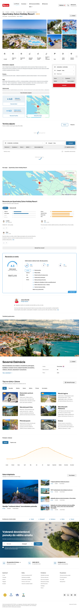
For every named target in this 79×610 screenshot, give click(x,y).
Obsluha (28, 272)
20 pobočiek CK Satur (13, 562)
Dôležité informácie (45, 575)
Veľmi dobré (6, 213)
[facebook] (64, 595)
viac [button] (13, 239)
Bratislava (53, 519)
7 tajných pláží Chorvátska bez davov (60, 481)
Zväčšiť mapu (71, 172)
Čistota (27, 279)
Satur (30, 6)
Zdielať (73, 15)
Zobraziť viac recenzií (39, 248)
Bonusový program (45, 579)
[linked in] (68, 595)
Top (4, 388)
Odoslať (38, 544)
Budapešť (42, 519)
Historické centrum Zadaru (26, 394)
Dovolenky (23, 3)
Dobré (5, 215)
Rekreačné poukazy (45, 581)
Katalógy (42, 585)
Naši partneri (62, 581)
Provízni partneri (63, 577)
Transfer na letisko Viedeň (27, 583)
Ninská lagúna (63, 393)
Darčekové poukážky (26, 577)
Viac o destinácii (7, 373)
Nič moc (6, 217)
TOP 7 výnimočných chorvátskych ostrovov (62, 490)
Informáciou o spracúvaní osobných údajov (11, 548)
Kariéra (3, 579)
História (18, 388)
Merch (42, 587)
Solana (60, 421)
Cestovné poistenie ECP (27, 575)
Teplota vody (13, 442)
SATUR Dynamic (44, 583)
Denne (64, 124)
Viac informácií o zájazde (26, 92)
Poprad (72, 519)
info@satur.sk (61, 562)
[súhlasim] (3, 228)
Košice (62, 519)
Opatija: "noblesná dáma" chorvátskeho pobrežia (19, 506)
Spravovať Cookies (73, 604)
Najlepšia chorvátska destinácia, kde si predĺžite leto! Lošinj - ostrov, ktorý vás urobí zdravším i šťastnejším (63, 507)
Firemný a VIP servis (26, 581)
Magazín (4, 581)
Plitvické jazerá (25, 421)
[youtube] (75, 595)
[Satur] (6, 5)
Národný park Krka (26, 407)
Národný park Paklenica (62, 407)
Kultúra (30, 388)
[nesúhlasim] (6, 228)
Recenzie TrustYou (14, 115)
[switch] (62, 151)
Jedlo (27, 277)
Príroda (37, 388)
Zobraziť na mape (71, 382)
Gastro (24, 388)
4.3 (21, 16)
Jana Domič (25, 300)
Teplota (5, 442)
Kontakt (4, 583)
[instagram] (71, 595)
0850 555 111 (35, 562)
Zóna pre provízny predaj (65, 575)
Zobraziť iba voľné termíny (69, 151)
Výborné (6, 211)
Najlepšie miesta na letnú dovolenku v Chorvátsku (63, 498)
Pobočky (4, 577)
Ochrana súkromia (44, 577)
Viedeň (32, 519)
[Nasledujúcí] (76, 56)
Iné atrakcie (44, 388)
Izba (27, 275)
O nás (3, 575)
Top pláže (11, 388)
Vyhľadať (64, 85)
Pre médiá (62, 579)
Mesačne (72, 124)
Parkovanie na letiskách (26, 579)
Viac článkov (72, 475)
